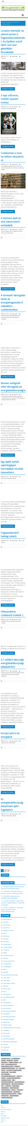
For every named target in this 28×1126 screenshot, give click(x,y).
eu (17, 1068)
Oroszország (5, 1090)
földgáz (21, 1068)
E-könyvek (6, 950)
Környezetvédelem (8, 1005)
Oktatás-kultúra (7, 1025)
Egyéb (5, 953)
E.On (2, 1064)
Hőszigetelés (7, 168)
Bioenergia (6, 936)
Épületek (11, 166)
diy (20, 1062)
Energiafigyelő (7, 967)
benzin (3, 1060)
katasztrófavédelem (13, 1078)
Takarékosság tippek (11, 108)
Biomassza (6, 941)
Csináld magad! (7, 947)
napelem (8, 1086)
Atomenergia (6, 925)
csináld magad (13, 1062)
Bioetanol (6, 939)
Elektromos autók (18, 231)
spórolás (17, 1092)
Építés (10, 396)
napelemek (15, 1086)
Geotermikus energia (9, 983)
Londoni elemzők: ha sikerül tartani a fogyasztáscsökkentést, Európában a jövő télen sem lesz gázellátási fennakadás (13, 41)
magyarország (19, 1082)
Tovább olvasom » (8, 89)
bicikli (16, 1060)
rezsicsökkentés (6, 1092)
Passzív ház (6, 1033)
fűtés (3, 1070)
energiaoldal (15, 56)
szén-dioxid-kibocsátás (8, 1093)
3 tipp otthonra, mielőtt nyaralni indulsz (10, 99)
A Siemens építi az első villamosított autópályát (11, 221)
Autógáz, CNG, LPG (9, 231)
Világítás (14, 399)
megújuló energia (17, 1084)
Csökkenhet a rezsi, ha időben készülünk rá (12, 156)
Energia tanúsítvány (8, 961)
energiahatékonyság (8, 1068)
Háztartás (3, 58)
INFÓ (18, 315)
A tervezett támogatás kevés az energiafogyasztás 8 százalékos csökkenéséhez (13, 302)
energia (17, 1066)
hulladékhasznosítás (8, 1076)
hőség (3, 1078)
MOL (2, 1086)
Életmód (3, 742)
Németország (14, 1088)
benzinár (10, 1060)
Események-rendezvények (10, 975)
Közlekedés (10, 233)
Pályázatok (3, 319)
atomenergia (16, 1058)
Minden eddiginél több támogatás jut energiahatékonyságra (13, 387)
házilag (19, 1076)
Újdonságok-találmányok (10, 1041)
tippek (19, 1093)
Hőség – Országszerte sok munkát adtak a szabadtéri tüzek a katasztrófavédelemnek (12, 909)
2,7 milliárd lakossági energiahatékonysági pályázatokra (12, 663)
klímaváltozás (6, 1080)
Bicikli (5, 933)
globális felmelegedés (14, 1070)
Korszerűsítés (14, 168)
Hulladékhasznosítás (9, 997)
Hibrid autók (4, 233)
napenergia (5, 1088)
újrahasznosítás (6, 1097)
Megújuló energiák (8, 1019)
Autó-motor (6, 928)
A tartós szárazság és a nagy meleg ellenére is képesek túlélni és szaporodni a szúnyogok (12, 903)
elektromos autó (11, 1064)
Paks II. (14, 1090)
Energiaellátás (4, 166)
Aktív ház (5, 922)
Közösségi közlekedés (9, 1016)
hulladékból (5, 1074)
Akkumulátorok (7, 919)
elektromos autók (7, 1066)
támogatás (4, 1095)
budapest (4, 1062)
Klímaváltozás (12, 742)
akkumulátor (5, 1058)
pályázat (20, 1090)
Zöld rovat (6, 1050)
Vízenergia (6, 1047)
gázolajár (4, 1072)
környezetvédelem (7, 1082)
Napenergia (6, 1022)
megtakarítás (5, 1084)
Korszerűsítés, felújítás (13, 317)
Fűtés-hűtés (16, 166)
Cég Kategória (7, 944)
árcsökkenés (14, 1095)
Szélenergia (6, 1036)
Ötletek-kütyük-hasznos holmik (12, 1028)
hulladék (13, 1072)
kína (13, 1080)
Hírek (15, 398)
